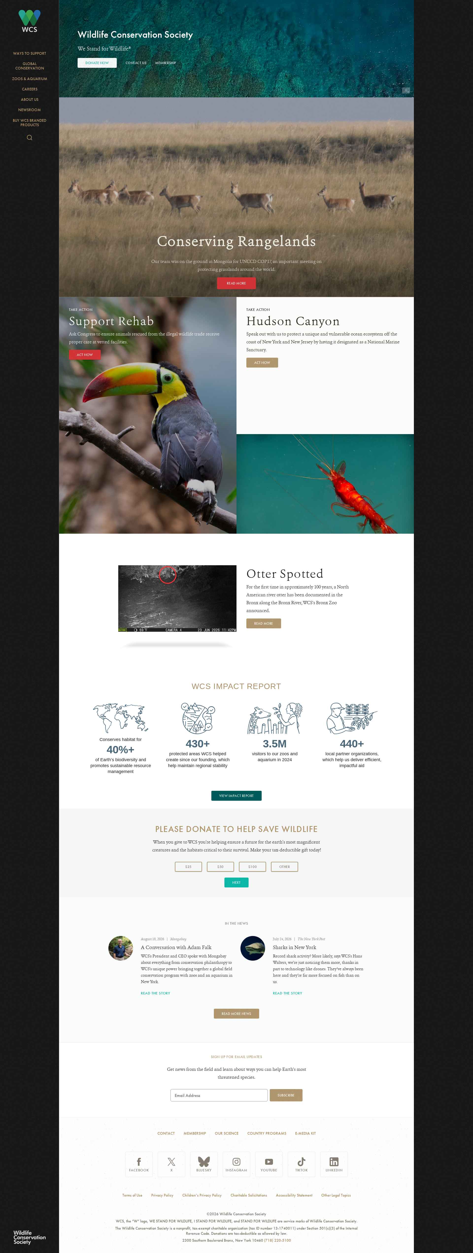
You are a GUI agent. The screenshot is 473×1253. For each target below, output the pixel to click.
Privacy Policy (162, 1195)
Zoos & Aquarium (29, 78)
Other (288, 866)
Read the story (155, 993)
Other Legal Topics (336, 1195)
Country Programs (266, 1133)
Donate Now (97, 63)
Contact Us (136, 63)
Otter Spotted (285, 574)
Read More (236, 283)
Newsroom (29, 109)
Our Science (226, 1133)
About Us (29, 99)
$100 (252, 867)
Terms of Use (132, 1195)
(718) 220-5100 (277, 1240)
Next (236, 882)
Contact (166, 1133)
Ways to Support (29, 53)
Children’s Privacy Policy (202, 1195)
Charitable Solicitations (249, 1195)
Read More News (236, 1013)
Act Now (85, 355)
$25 (188, 867)
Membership (165, 63)
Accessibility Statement (294, 1195)
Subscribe (286, 1095)
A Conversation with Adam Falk (176, 947)
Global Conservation (29, 66)
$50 (220, 867)
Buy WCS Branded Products (29, 122)
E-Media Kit (305, 1133)
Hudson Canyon (293, 321)
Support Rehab (111, 321)
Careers (29, 89)
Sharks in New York (294, 947)
